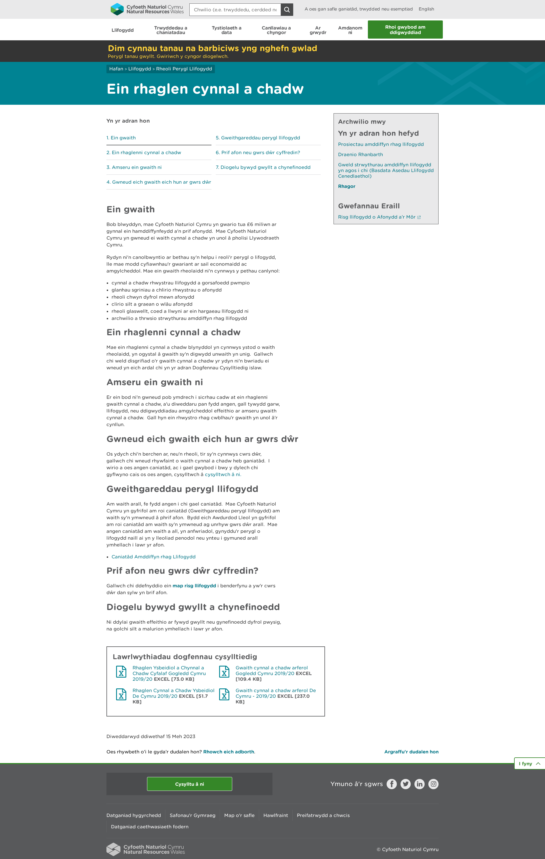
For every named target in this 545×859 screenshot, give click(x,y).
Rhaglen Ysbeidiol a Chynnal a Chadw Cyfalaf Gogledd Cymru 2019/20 (169, 673)
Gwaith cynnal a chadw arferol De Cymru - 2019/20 (276, 693)
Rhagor (346, 186)
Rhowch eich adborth (228, 751)
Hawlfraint (275, 815)
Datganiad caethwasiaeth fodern (149, 826)
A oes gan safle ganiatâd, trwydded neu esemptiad (359, 9)
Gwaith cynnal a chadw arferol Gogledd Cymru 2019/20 (272, 670)
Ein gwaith (123, 138)
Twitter (406, 784)
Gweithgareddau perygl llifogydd (260, 138)
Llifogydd (139, 69)
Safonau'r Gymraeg (192, 815)
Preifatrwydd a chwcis (323, 815)
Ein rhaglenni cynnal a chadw (146, 152)
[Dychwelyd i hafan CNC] (147, 9)
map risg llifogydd (194, 585)
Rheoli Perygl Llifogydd (184, 69)
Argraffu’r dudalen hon (411, 751)
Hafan (116, 69)
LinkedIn (419, 784)
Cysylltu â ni (189, 784)
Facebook (392, 784)
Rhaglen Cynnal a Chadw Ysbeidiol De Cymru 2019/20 (174, 693)
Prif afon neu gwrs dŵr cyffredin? (260, 152)
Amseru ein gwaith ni (137, 167)
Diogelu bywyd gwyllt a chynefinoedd (266, 167)
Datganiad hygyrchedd (133, 815)
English (426, 9)
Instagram (433, 784)
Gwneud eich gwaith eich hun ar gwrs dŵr (161, 182)
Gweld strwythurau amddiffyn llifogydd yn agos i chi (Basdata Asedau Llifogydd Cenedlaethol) (386, 170)
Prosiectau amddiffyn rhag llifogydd (381, 144)
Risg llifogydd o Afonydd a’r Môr (377, 217)
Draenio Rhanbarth (360, 154)
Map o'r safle (239, 815)
